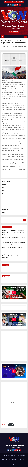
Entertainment (6, 206)
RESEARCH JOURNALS (7, 181)
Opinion (4, 200)
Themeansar (14, 456)
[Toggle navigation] (19, 37)
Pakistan (4, 184)
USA (3, 190)
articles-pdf (4, 424)
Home (2, 44)
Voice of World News (14, 26)
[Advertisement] (14, 346)
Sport (3, 212)
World (3, 197)
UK (3, 187)
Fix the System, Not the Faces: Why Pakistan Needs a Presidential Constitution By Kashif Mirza (13, 232)
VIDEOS (4, 203)
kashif (17, 31)
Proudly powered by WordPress (10, 455)
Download (11, 424)
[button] (22, 36)
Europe (4, 194)
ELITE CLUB (5, 209)
